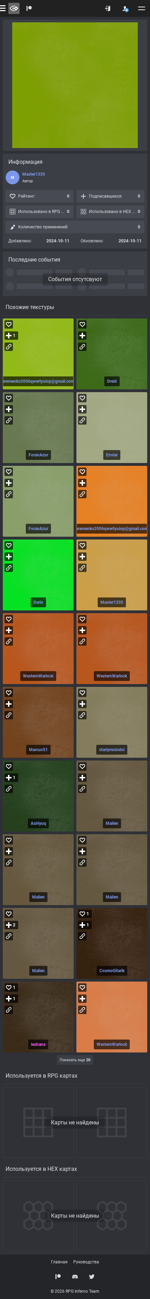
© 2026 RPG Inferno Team (75, 1291)
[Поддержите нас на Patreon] (29, 8)
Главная (59, 1262)
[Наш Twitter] (92, 1277)
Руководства (86, 1262)
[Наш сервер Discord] (75, 1277)
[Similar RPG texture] (38, 353)
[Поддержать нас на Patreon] (58, 1277)
